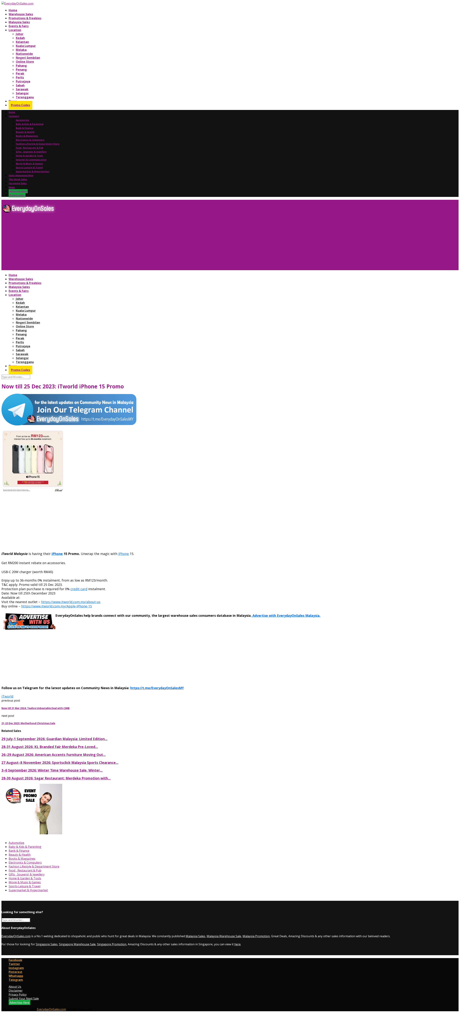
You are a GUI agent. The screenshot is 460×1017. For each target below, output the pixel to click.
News (12, 187)
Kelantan (22, 42)
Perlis (20, 77)
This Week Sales (18, 179)
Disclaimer (16, 991)
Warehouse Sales (21, 14)
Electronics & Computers (30, 139)
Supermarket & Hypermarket (32, 171)
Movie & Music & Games (29, 163)
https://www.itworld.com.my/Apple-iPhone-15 (56, 606)
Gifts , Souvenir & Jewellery (31, 151)
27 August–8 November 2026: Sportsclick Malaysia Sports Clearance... (59, 762)
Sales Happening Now (21, 175)
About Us (15, 987)
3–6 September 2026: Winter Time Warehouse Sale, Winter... (52, 770)
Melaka (21, 50)
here (237, 944)
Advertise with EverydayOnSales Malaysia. (286, 615)
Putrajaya (23, 81)
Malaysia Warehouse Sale (224, 936)
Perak (20, 73)
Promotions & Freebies (25, 18)
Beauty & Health (25, 131)
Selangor (22, 93)
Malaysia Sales (19, 22)
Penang (21, 70)
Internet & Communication (31, 159)
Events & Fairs (19, 26)
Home (13, 10)
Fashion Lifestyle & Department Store (37, 143)
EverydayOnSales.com (16, 936)
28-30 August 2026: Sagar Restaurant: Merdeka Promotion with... (56, 778)
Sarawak (22, 89)
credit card (78, 589)
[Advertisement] (109, 243)
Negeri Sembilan (28, 58)
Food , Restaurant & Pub (29, 147)
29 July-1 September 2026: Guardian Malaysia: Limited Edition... (54, 739)
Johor (19, 34)
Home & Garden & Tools (29, 155)
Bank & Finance (24, 128)
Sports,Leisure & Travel (29, 167)
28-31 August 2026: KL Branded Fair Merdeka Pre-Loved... (49, 746)
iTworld (7, 696)
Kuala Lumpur (26, 46)
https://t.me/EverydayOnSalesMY (157, 688)
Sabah (20, 85)
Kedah (20, 38)
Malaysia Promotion (256, 936)
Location (15, 30)
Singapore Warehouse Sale (77, 944)
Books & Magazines (27, 135)
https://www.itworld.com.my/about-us (70, 602)
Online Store (25, 62)
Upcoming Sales (18, 183)
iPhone (57, 554)
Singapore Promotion (111, 944)
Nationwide (24, 54)
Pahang (21, 66)
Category (14, 116)
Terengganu (25, 97)
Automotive (22, 120)
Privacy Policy (18, 995)
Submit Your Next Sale (24, 998)
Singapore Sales (47, 944)
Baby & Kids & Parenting (29, 124)
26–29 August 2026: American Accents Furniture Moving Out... (53, 754)
